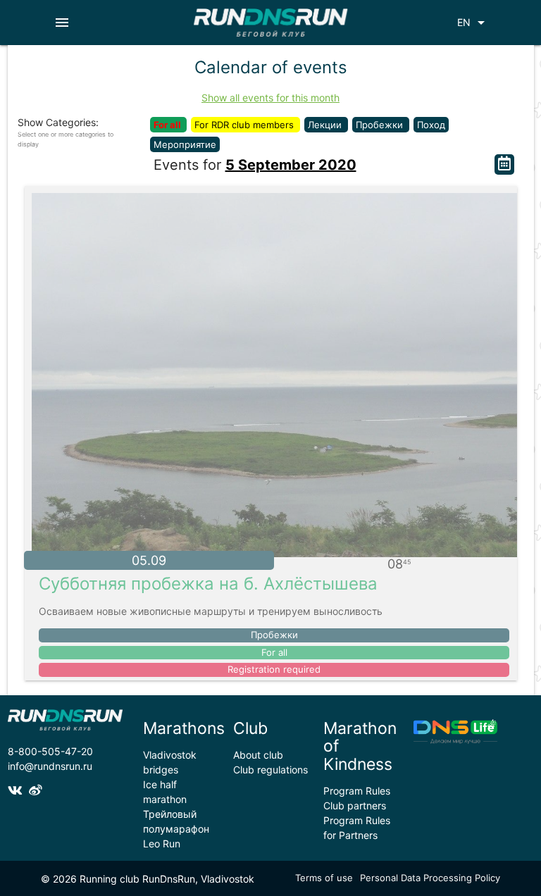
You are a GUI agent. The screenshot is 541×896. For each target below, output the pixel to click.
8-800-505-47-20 (50, 751)
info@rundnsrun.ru (50, 766)
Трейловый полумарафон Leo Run (176, 829)
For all (168, 124)
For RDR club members (245, 124)
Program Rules (356, 791)
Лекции (326, 124)
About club (258, 755)
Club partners (354, 805)
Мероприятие (185, 144)
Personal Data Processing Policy (430, 877)
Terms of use (324, 877)
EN (473, 22)
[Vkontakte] (18, 791)
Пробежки (381, 124)
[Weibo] (37, 791)
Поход (431, 124)
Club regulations (270, 770)
